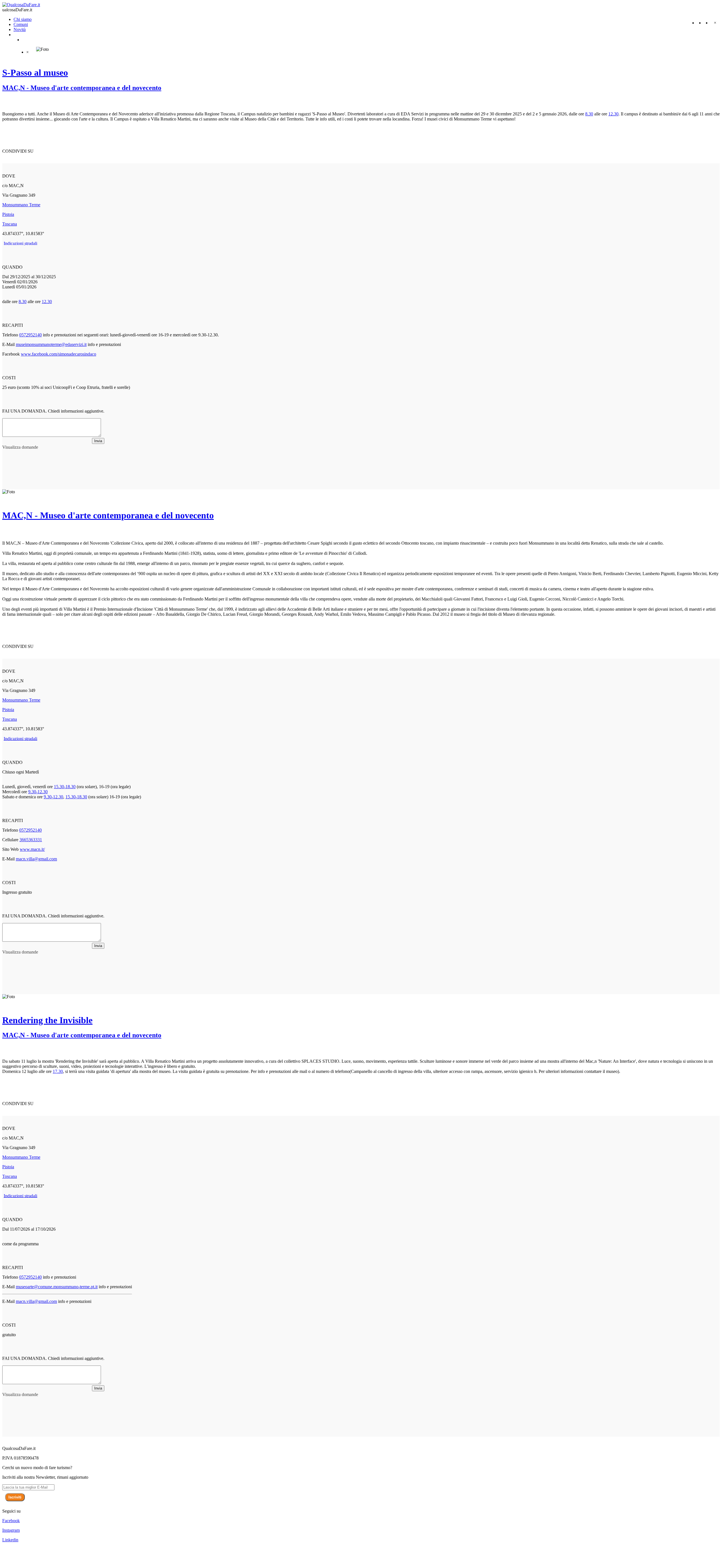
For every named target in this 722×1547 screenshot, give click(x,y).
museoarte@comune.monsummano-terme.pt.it (57, 1286)
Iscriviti (14, 1497)
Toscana (9, 224)
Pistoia (8, 214)
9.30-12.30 (38, 791)
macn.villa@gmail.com (36, 858)
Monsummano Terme (21, 204)
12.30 (613, 113)
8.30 (589, 113)
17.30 (58, 1071)
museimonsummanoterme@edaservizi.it (51, 344)
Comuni (21, 24)
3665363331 (30, 839)
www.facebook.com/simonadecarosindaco (58, 354)
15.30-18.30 (65, 786)
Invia (98, 441)
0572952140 (30, 334)
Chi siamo (23, 19)
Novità (20, 29)
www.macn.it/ (32, 849)
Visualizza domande (20, 447)
